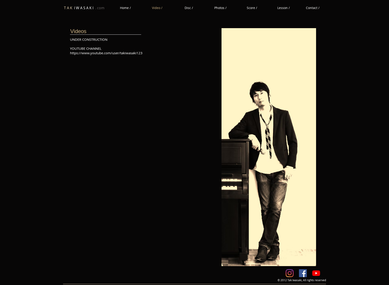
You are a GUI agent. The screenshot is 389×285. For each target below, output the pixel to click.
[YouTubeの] (316, 273)
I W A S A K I (84, 7)
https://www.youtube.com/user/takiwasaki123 (106, 53)
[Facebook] (303, 273)
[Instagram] (290, 273)
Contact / (312, 8)
